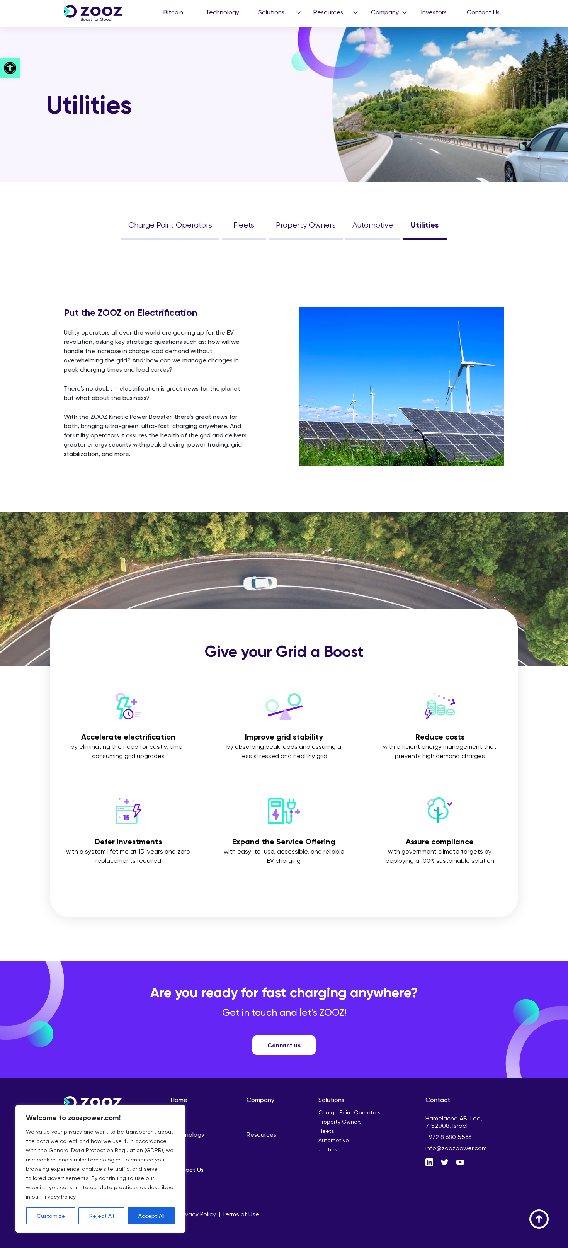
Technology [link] (222, 12)
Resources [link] (328, 12)
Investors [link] (434, 12)
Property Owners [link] (306, 225)
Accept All (151, 1215)
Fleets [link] (243, 225)
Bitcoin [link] (173, 12)
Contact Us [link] (483, 12)
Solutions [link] (271, 12)
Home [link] (179, 1099)
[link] (10, 68)
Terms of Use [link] (240, 1214)
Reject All (101, 1215)
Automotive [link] (372, 225)
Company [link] (385, 12)
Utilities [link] (425, 225)
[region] (100, 1169)
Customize (51, 1215)
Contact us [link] (284, 1045)
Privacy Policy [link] (197, 1214)
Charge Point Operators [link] (170, 225)
